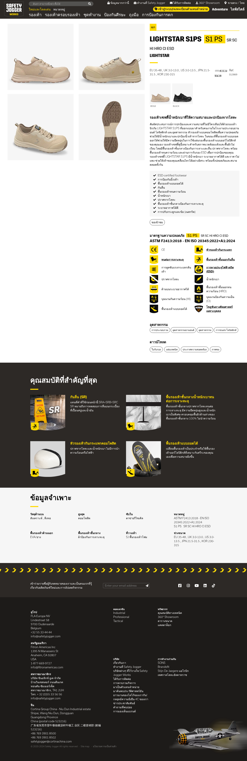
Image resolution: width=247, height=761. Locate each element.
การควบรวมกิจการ (124, 682)
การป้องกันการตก (157, 14)
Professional (121, 616)
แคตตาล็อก (164, 625)
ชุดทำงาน (92, 14)
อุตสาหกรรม (159, 325)
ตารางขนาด (165, 620)
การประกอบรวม (160, 330)
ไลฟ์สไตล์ (237, 9)
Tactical (118, 620)
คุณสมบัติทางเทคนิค (170, 612)
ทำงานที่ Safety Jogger (151, 2)
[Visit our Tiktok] (213, 585)
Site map (85, 746)
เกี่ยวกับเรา (119, 662)
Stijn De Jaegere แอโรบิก (173, 670)
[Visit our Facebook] (179, 585)
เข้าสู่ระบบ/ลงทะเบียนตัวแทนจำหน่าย (183, 9)
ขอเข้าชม (157, 222)
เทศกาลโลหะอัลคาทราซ (172, 674)
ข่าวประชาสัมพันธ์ (124, 703)
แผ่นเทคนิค (172, 349)
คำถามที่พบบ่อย (122, 707)
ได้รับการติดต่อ (182, 2)
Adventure (220, 9)
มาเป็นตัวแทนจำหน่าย (126, 687)
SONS (161, 662)
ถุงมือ (134, 14)
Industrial (119, 612)
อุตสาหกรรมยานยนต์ (183, 330)
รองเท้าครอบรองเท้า (62, 14)
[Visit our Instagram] (188, 585)
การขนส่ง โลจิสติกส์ (226, 330)
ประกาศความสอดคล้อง (195, 349)
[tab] (194, 325)
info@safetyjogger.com (45, 636)
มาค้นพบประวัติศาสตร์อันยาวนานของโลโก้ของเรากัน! (130, 693)
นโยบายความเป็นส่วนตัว (104, 746)
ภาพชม (215, 349)
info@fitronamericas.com (47, 667)
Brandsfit (163, 666)
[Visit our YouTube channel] (196, 585)
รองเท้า (35, 14)
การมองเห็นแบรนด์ (124, 711)
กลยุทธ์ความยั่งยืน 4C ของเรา (130, 699)
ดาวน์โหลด (158, 342)
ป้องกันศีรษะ (115, 14)
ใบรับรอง (156, 349)
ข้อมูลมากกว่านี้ (119, 2)
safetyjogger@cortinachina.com (51, 741)
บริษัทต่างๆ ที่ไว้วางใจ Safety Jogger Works (130, 672)
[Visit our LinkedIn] (205, 585)
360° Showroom (209, 2)
